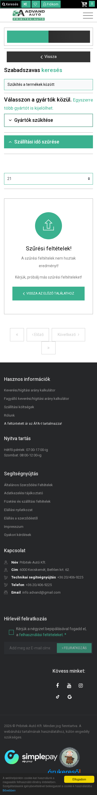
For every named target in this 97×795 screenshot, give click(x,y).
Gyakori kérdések (17, 535)
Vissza (50, 56)
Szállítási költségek (19, 407)
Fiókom (52, 4)
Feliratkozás (74, 648)
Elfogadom (79, 779)
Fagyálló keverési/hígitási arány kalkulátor (36, 399)
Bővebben (9, 790)
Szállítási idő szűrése (36, 142)
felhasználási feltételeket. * (42, 635)
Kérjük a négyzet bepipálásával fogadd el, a (51, 632)
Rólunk (9, 415)
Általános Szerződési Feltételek (28, 485)
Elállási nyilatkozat (18, 510)
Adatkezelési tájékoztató (23, 493)
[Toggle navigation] (86, 15)
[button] (48, 84)
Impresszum (13, 527)
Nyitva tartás (17, 438)
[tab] (48, 120)
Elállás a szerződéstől (21, 518)
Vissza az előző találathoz (50, 293)
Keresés (11, 4)
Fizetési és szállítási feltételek (27, 501)
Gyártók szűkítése (33, 120)
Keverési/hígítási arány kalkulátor (29, 390)
